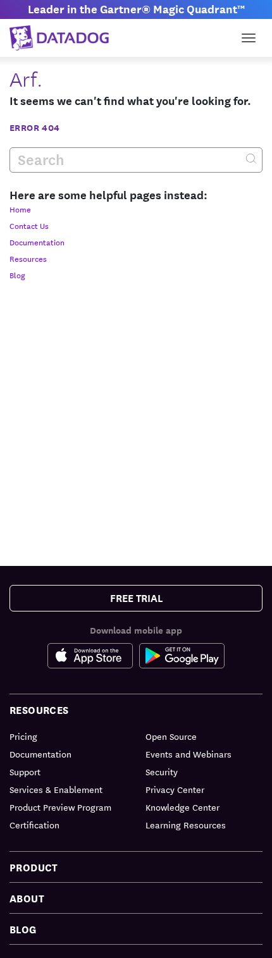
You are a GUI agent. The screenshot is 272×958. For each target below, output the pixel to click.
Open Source (171, 736)
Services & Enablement (55, 789)
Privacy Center (174, 789)
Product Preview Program (60, 807)
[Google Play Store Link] (182, 655)
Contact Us (29, 225)
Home (20, 208)
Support (24, 771)
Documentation (37, 241)
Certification (34, 825)
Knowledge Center (182, 807)
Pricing (23, 736)
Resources (28, 258)
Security (161, 771)
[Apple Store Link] (93, 655)
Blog (17, 274)
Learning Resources (185, 825)
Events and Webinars (188, 754)
